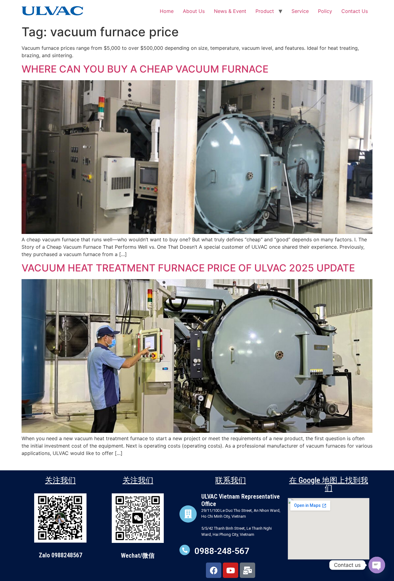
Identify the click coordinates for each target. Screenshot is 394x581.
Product (264, 11)
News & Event (230, 11)
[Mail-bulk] (247, 570)
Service (300, 11)
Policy (325, 11)
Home (167, 11)
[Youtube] (230, 570)
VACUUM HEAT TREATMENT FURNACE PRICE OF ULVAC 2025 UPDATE (188, 268)
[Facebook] (213, 570)
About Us (194, 11)
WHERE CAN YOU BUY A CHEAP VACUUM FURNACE (145, 69)
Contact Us (354, 11)
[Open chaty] (376, 565)
